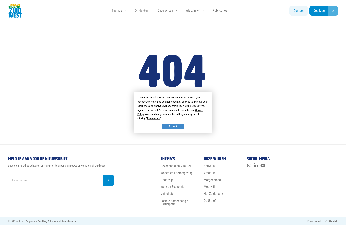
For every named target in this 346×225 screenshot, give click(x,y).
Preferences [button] (153, 118)
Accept (173, 126)
